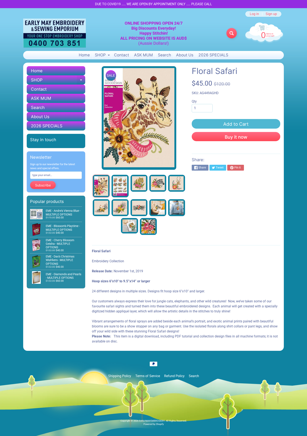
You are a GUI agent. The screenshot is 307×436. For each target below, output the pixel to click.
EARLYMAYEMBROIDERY (152, 421)
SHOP (103, 56)
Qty (194, 101)
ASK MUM (143, 55)
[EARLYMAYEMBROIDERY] (54, 33)
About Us (184, 55)
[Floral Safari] (101, 186)
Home (84, 55)
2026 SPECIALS (213, 55)
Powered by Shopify (153, 424)
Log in (254, 14)
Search (164, 55)
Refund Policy (174, 376)
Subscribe (43, 185)
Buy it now (236, 137)
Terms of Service (147, 376)
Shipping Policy (119, 376)
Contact (121, 55)
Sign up (271, 14)
